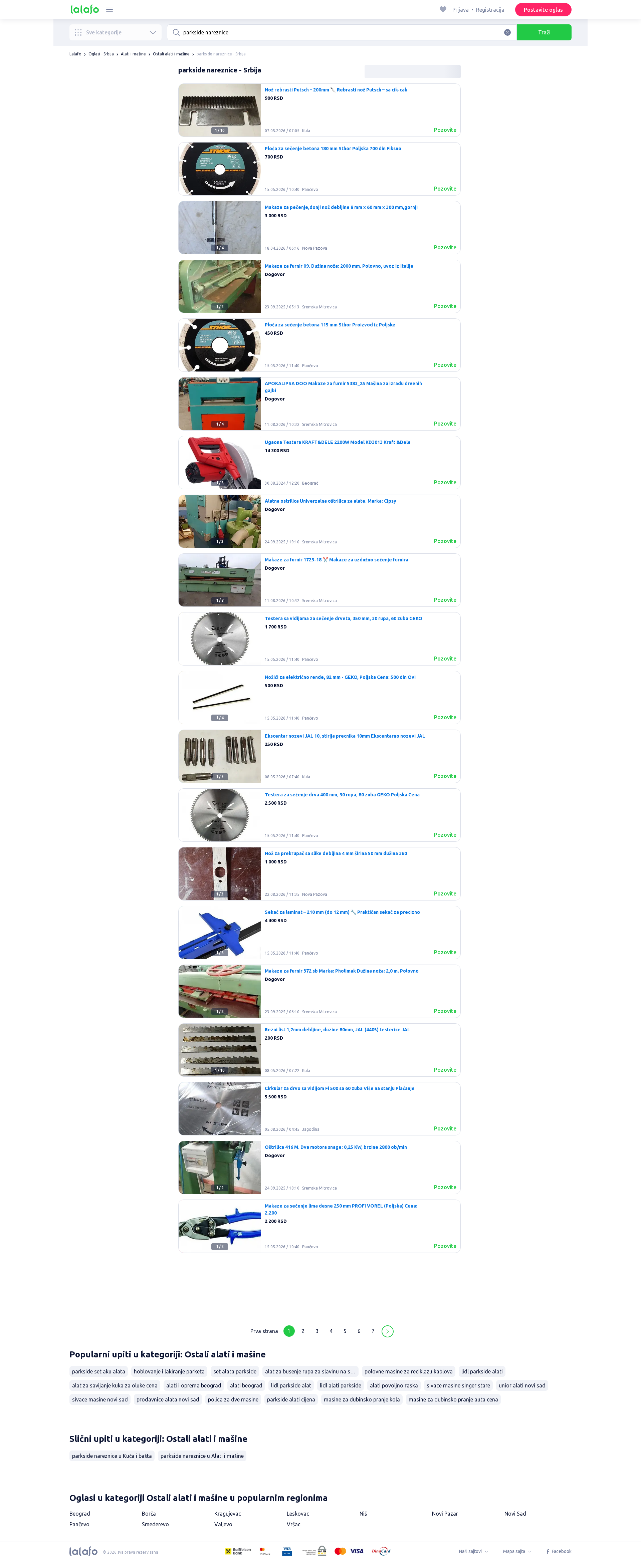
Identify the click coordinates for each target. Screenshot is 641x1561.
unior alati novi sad (522, 1385)
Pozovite (445, 130)
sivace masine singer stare (458, 1385)
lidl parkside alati (482, 1371)
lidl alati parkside (340, 1385)
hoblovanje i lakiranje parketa (169, 1371)
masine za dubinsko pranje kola (362, 1399)
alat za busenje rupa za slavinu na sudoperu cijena (312, 1371)
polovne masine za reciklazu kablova (409, 1371)
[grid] (319, 700)
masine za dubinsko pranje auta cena (453, 1399)
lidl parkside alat (291, 1385)
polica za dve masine (233, 1399)
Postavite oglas (543, 10)
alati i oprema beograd (193, 1385)
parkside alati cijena (291, 1399)
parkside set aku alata (98, 1371)
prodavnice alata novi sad (168, 1399)
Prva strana (264, 1331)
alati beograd (246, 1385)
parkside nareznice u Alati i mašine (202, 1456)
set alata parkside (234, 1371)
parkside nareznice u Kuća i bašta (112, 1456)
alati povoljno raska (394, 1385)
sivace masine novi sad (100, 1399)
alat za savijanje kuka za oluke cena (115, 1385)
